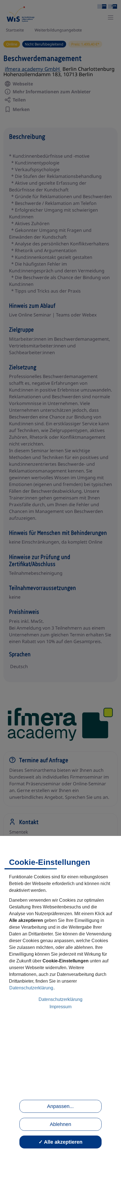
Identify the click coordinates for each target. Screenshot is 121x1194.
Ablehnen (60, 1124)
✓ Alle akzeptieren (60, 1142)
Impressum (60, 1006)
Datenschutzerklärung (31, 987)
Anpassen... (60, 1106)
